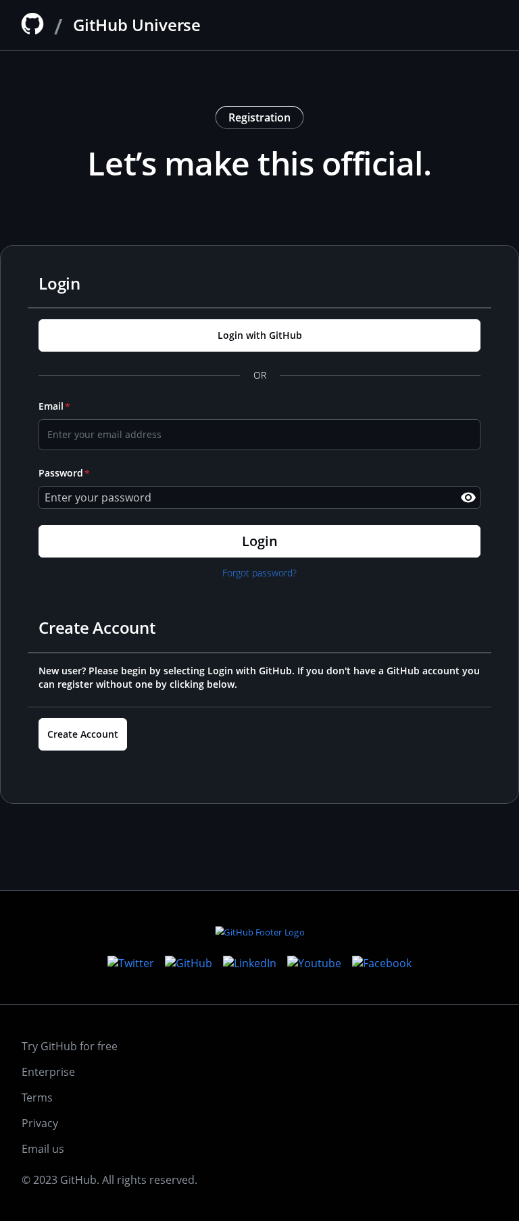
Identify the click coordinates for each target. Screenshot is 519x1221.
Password (61, 472)
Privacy (40, 1123)
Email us (43, 1148)
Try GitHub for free (70, 1046)
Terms (37, 1097)
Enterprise (48, 1071)
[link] (259, 335)
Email (51, 406)
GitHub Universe (137, 24)
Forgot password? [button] (259, 572)
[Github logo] (32, 23)
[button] (468, 497)
